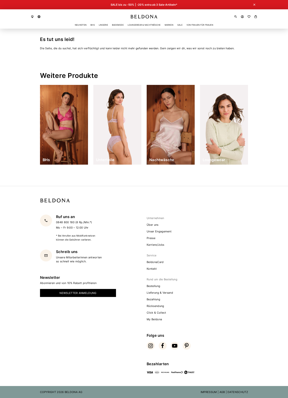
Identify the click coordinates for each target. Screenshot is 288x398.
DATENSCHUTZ (238, 392)
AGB (222, 392)
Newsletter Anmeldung (78, 293)
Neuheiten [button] (80, 25)
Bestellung (153, 286)
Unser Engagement (159, 231)
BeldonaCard (155, 262)
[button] (39, 16)
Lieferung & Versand (160, 292)
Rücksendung (155, 306)
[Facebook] (163, 346)
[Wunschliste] (249, 16)
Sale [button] (179, 25)
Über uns (152, 224)
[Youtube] (175, 346)
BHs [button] (92, 25)
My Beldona (154, 319)
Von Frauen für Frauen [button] (199, 25)
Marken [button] (169, 25)
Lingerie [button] (103, 25)
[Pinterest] (187, 346)
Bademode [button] (118, 25)
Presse (151, 238)
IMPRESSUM (209, 392)
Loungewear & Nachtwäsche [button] (144, 25)
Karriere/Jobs (155, 244)
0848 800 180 (65, 222)
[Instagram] (151, 346)
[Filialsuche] (32, 16)
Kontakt (152, 268)
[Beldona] (144, 17)
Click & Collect (156, 312)
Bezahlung (153, 299)
